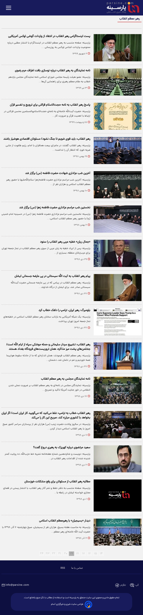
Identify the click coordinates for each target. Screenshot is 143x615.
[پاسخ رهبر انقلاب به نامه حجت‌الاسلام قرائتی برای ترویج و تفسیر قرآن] (118, 116)
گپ (137, 585)
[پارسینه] (121, 8)
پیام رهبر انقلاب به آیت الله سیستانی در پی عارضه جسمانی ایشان (52, 276)
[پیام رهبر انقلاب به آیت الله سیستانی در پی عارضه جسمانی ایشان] (118, 287)
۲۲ (53, 553)
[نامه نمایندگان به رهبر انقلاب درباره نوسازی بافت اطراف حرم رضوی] (118, 82)
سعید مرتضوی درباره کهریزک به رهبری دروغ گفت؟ (61, 447)
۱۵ (95, 553)
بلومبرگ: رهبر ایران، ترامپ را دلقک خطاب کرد (64, 310)
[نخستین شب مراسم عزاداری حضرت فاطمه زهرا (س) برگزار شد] (118, 219)
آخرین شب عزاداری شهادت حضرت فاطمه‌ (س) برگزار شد (57, 173)
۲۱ (59, 553)
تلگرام (123, 585)
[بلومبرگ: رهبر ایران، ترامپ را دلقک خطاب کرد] (118, 321)
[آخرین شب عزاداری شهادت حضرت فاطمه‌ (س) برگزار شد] (118, 184)
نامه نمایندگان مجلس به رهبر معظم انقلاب (65, 379)
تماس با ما (77, 568)
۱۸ (77, 553)
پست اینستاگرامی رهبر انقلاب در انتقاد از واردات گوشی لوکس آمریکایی (49, 36)
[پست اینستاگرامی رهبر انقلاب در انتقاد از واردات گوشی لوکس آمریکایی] (118, 47)
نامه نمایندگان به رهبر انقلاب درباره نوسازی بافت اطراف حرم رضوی (52, 70)
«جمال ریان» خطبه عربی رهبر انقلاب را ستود (65, 242)
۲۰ (65, 553)
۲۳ (48, 553)
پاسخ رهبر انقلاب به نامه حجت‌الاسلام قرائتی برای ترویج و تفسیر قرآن (50, 105)
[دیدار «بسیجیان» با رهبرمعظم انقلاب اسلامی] (118, 532)
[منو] (8, 8)
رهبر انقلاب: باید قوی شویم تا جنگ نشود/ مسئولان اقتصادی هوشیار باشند (46, 139)
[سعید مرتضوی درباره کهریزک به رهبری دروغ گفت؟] (118, 459)
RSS (63, 568)
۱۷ (83, 553)
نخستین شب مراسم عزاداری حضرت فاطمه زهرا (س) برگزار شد (54, 207)
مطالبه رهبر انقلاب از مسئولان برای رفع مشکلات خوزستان (57, 481)
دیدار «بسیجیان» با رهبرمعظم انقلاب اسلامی (64, 521)
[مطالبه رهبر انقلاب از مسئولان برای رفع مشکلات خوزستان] (118, 495)
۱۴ (101, 553)
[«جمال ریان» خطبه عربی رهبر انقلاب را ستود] (118, 253)
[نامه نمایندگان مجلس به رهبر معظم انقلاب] (118, 390)
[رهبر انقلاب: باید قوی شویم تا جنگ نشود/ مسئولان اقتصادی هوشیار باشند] (118, 150)
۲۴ (42, 553)
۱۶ (89, 553)
